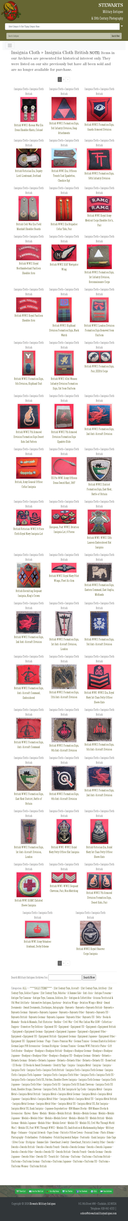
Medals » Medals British (60, 1113)
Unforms (64, 1156)
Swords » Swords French (47, 1147)
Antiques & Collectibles (80, 998)
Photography (17, 1137)
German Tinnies (81, 1041)
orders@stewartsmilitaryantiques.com (98, 1213)
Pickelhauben (31, 1137)
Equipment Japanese (87, 1036)
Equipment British (47, 1036)
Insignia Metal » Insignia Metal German (61, 1094)
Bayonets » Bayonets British (89, 1007)
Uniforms (75, 1156)
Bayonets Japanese (55, 1017)
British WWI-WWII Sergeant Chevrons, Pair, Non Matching (64, 888)
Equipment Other (107, 1036)
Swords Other (28, 1156)
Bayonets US (88, 1017)
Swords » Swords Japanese (99, 1147)
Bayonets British (19, 1017)
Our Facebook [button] (83, 1191)
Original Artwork (37, 1132)
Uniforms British (38, 1166)
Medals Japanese (28, 1123)
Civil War (67, 1022)
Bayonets (69, 1007)
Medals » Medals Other (32, 1118)
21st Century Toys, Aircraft (66, 988)
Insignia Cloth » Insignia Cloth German (84, 1070)
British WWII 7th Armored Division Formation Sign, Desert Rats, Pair (99, 897)
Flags (47, 1041)
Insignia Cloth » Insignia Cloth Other (61, 1075)
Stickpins (30, 1142)
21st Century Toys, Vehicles (53, 993)
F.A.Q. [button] (95, 1191)
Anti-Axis (88, 993)
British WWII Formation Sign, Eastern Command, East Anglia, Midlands (99, 589)
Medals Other (44, 1123)
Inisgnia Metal (84, 1065)
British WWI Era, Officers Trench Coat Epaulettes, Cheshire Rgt (64, 175)
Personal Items (91, 1132)
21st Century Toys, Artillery (93, 988)
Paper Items (52, 1132)
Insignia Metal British (106, 1099)
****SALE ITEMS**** (41, 988)
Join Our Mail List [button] (37, 1191)
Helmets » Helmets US (93, 1060)
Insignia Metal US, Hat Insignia (92, 1104)
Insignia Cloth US (51, 1084)
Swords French (79, 1152)
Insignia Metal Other (46, 1104)
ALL (24, 988)
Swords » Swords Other (22, 1152)
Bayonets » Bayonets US (97, 1012)
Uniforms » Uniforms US (85, 1161)
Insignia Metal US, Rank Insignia (27, 1108)
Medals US (73, 1123)
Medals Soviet (59, 1123)
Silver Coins (18, 1142)
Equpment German (35, 1041)
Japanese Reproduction (56, 1108)
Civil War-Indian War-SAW (87, 1022)
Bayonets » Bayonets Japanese (43, 1012)
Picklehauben (45, 1137)
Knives (27, 1113)
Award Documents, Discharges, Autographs (43, 1007)
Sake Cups (111, 1137)
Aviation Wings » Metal (91, 1003)
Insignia (107, 1065)
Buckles (57, 1022)
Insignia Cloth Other (31, 1084)
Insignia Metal (95, 1089)
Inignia (71, 1065)
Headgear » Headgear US (60, 1055)
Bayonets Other (73, 1017)
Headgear (28, 1051)
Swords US (41, 1156)
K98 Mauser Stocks (78, 1108)
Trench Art (53, 1156)
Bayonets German (37, 1017)
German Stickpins (50, 1046)
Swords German (95, 1152)
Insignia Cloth (18, 1070)
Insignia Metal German (23, 1104)
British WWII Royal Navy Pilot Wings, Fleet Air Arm (64, 578)
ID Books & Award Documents (37, 1065)
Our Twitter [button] (69, 1191)
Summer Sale (42, 1142)
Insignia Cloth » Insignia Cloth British (45, 1070)
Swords (110, 1142)
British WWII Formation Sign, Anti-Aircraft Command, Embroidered (29, 693)
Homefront (110, 1060)
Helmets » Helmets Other (69, 1060)
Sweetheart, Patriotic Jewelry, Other (88, 1142)
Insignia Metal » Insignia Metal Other (40, 1099)
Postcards (85, 1137)
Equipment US (77, 1027)
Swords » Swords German (73, 1147)
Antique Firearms (102, 993)
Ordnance (22, 1132)
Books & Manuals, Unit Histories (36, 1022)
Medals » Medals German (85, 1113)
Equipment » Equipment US (24, 1036)
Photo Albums (107, 1132)
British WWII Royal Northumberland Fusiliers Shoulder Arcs (28, 268)
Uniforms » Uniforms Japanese (56, 1161)
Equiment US (50, 1027)
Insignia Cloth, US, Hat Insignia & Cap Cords (64, 1089)
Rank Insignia (98, 1137)
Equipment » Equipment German (27, 1031)
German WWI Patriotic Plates (92, 1046)
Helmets (96, 1055)
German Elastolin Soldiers (103, 1041)
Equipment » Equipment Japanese (60, 1031)
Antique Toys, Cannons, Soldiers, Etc (50, 998)
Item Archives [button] (107, 1191)
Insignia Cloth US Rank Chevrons (78, 1084)
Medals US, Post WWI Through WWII (36, 1128)
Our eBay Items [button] (54, 1191)
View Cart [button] (22, 1191)
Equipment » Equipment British (101, 1027)
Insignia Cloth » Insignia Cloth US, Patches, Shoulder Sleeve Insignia (44, 1079)
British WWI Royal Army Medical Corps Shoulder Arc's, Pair (99, 220)
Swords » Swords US (44, 1152)
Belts (98, 1017)
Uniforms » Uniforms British (96, 1156)
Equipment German (67, 1036)
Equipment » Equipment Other (92, 1031)
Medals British (97, 1118)
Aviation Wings (70, 1003)
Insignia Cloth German (89, 1079)
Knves (35, 1113)
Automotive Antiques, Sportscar (46, 1003)
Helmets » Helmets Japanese (41, 1060)
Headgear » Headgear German (77, 1051)
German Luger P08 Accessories (25, 1046)
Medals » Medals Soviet (56, 1118)
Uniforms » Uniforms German (25, 1161)
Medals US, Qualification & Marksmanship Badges (80, 1128)
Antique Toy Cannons (21, 998)
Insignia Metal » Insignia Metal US (76, 1099)
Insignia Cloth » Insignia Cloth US (97, 1075)
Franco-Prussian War (62, 1041)
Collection (107, 1022)
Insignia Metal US (67, 1104)
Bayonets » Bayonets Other (71, 1012)
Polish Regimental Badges (66, 1137)
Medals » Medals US (78, 1118)
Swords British (63, 1152)
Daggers (15, 1027)
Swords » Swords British (22, 1147)
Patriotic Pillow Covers (71, 1132)
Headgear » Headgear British (48, 1051)
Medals (43, 1113)
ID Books (16, 1065)
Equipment (64, 1027)
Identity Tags (59, 1065)
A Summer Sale (74, 993)
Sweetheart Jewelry (59, 1142)
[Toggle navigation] (9, 45)
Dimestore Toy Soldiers (32, 1027)
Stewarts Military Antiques (43, 1204)
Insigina (97, 1065)
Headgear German (82, 1055)
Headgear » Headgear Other (34, 1055)
